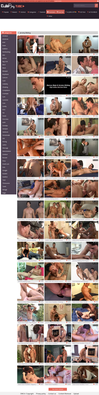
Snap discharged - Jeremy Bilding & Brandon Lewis (30, 75)
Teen (4, 180)
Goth (4, 122)
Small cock (5, 164)
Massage (5, 148)
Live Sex (61, 12)
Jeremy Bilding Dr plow (57, 323)
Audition (5, 49)
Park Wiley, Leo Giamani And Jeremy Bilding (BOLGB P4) (30, 219)
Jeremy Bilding (57, 137)
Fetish (4, 116)
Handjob (5, 129)
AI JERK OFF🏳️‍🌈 (71, 12)
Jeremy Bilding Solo (30, 281)
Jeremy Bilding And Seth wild (57, 116)
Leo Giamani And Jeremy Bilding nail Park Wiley (85, 281)
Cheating (5, 87)
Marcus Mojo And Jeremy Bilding (85, 96)
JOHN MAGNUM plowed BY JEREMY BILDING (85, 157)
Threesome (6, 183)
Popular (6, 12)
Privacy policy (41, 393)
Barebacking (6, 52)
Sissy (4, 161)
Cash (4, 81)
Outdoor (5, 154)
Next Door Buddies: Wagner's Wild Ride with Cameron (57, 343)
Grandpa (5, 125)
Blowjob (5, 71)
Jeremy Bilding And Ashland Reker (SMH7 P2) (85, 54)
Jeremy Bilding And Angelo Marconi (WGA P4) (85, 261)
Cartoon (5, 77)
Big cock (5, 61)
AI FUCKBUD (93, 12)
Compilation (6, 90)
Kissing (4, 142)
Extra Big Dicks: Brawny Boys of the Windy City (30, 261)
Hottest (23, 12)
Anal (3, 42)
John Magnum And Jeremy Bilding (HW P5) (85, 116)
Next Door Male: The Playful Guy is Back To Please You (30, 323)
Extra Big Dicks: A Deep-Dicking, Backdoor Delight (30, 364)
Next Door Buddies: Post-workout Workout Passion (85, 384)
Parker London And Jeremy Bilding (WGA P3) (85, 75)
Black (4, 68)
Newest (14, 12)
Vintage (4, 190)
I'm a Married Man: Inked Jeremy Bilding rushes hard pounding (30, 54)
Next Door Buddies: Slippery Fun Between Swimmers (30, 384)
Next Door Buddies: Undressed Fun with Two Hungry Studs (57, 384)
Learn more (58, 1)
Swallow (5, 177)
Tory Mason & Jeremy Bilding (30, 137)
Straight (4, 170)
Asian (4, 45)
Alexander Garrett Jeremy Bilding (85, 137)
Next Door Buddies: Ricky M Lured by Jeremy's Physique (85, 343)
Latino (4, 145)
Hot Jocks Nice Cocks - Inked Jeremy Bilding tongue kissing (57, 54)
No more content (57, 389)
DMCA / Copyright (27, 393)
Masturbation (6, 151)
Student (4, 174)
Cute (3, 103)
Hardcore (5, 132)
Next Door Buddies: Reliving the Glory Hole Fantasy (57, 302)
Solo (3, 167)
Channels (42, 12)
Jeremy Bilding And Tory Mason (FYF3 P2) (57, 157)
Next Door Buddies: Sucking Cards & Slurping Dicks (57, 178)
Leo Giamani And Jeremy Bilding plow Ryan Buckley (30, 343)
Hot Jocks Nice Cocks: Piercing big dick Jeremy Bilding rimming (85, 199)
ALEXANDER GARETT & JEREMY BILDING (57, 219)
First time (5, 119)
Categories (32, 12)
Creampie (5, 93)
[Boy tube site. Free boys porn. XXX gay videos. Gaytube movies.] (13, 6)
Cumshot (5, 100)
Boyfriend (5, 74)
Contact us (52, 393)
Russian (4, 158)
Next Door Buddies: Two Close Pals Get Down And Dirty (30, 199)
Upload (76, 393)
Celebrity (5, 84)
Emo (3, 109)
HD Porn (82, 12)
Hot (3, 138)
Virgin (4, 193)
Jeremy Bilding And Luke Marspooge (85, 178)
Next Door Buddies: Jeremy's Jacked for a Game (30, 157)
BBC (3, 55)
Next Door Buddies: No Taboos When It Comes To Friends (30, 116)
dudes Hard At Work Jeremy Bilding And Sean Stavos (57, 240)
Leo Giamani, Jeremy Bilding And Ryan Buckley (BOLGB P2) (30, 240)
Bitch (4, 65)
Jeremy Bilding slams (57, 199)
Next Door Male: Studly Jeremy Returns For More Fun (85, 302)
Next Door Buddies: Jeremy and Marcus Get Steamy (85, 240)
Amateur (5, 36)
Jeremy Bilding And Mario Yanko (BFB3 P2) (57, 261)
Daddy (4, 106)
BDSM (4, 58)
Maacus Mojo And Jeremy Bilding (57, 96)
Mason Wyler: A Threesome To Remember (85, 323)
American (5, 39)
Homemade (6, 135)
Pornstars (51, 12)
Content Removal (64, 393)
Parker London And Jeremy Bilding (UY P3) (57, 75)
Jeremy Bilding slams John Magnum (30, 96)
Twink (4, 186)
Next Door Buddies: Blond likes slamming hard (85, 364)
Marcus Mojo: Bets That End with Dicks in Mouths (30, 302)
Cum (3, 97)
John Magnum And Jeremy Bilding (30, 178)
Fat (3, 113)
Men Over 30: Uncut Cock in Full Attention (57, 281)
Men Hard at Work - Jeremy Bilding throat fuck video (85, 219)
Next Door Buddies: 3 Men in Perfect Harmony (57, 364)
